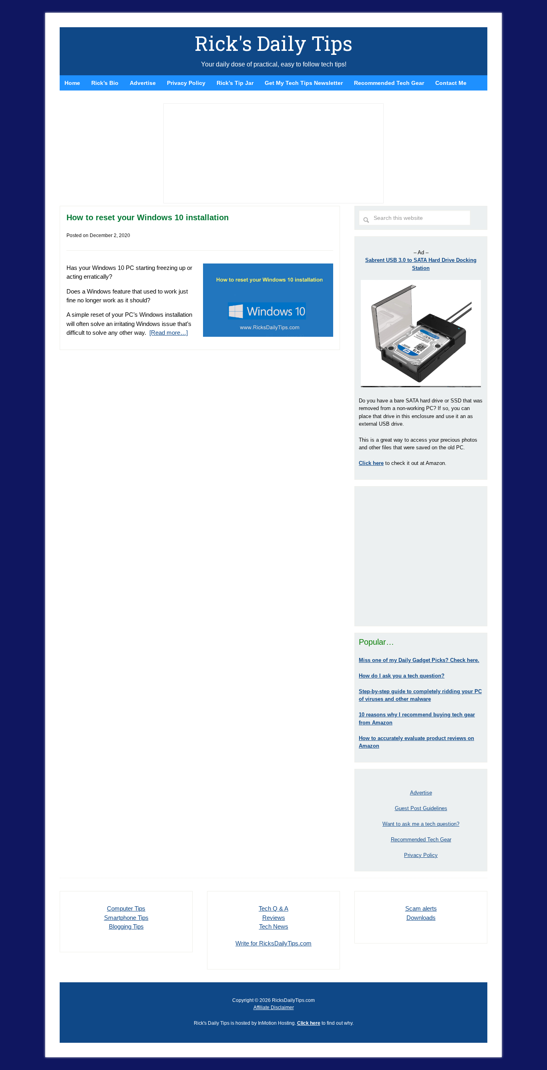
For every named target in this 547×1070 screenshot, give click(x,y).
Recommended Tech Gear (421, 840)
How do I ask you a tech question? (401, 676)
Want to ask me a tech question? (420, 824)
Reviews (273, 917)
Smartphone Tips (126, 917)
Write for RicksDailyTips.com (273, 943)
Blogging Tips (126, 926)
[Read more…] (168, 332)
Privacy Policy (421, 855)
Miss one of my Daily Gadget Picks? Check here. (419, 660)
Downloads (421, 917)
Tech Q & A (273, 908)
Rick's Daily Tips (273, 43)
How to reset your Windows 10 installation (147, 217)
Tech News (273, 926)
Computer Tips (126, 908)
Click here (308, 1023)
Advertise (421, 793)
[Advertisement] (421, 556)
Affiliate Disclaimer (273, 1007)
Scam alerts (421, 908)
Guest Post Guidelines (421, 808)
